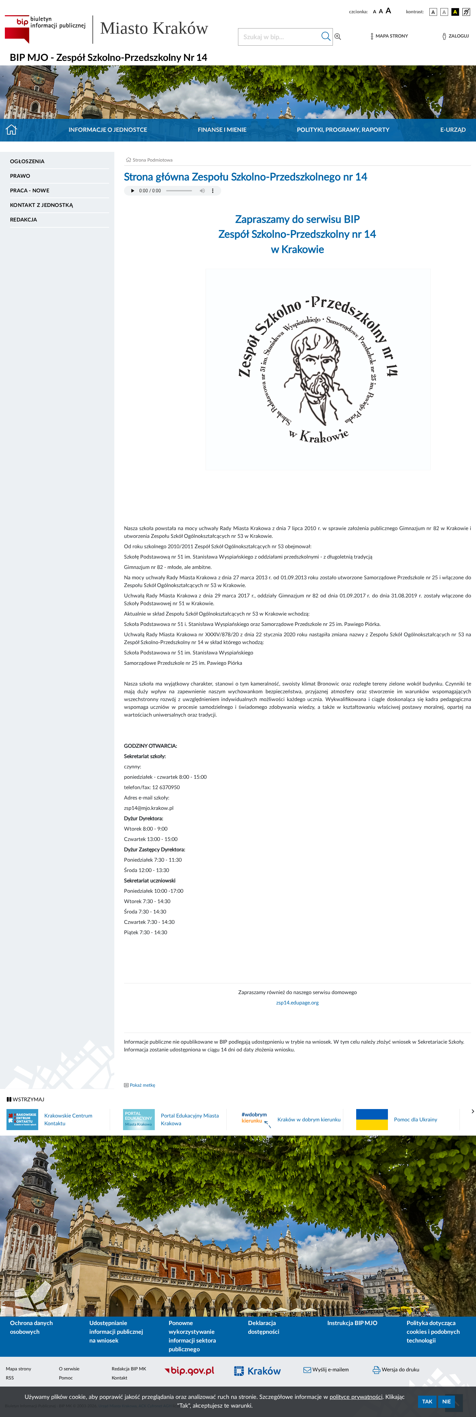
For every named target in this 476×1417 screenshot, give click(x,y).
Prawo (20, 176)
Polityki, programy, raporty (343, 130)
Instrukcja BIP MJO (352, 1323)
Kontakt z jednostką (41, 205)
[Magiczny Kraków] (262, 1375)
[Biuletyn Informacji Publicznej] (193, 1374)
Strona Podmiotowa (153, 160)
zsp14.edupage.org (297, 1002)
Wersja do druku (399, 1369)
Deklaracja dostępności (263, 1328)
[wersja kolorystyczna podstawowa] (433, 12)
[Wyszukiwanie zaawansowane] (337, 37)
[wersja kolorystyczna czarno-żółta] (455, 12)
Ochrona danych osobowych (31, 1328)
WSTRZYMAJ (27, 1099)
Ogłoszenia (27, 161)
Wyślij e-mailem (330, 1369)
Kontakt (119, 1378)
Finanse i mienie (222, 130)
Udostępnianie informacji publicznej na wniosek (116, 1332)
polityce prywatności (356, 1397)
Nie (446, 1401)
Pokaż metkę (142, 1085)
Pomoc (66, 1378)
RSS (10, 1378)
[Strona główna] (14, 130)
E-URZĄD (453, 130)
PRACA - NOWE (29, 190)
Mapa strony (18, 1369)
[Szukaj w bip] (326, 37)
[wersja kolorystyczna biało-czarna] (444, 12)
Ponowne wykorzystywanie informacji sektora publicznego (192, 1337)
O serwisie (69, 1369)
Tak (427, 1401)
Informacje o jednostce (108, 130)
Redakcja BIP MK (129, 1369)
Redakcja (23, 219)
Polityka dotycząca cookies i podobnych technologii (433, 1332)
